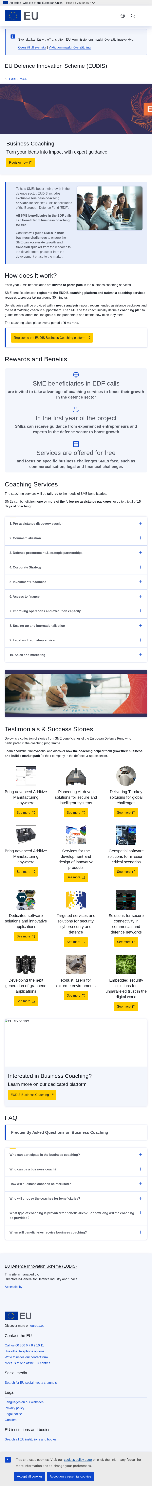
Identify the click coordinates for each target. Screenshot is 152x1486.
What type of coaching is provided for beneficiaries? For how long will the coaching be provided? (72, 1215)
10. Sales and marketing (27, 655)
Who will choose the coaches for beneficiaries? (45, 1198)
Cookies (10, 1420)
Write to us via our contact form (26, 1357)
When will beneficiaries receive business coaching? (48, 1232)
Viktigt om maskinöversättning (70, 47)
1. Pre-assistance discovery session (37, 523)
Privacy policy (14, 1408)
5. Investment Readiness (28, 582)
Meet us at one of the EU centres (27, 1363)
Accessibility (13, 1286)
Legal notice (13, 1414)
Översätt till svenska (32, 47)
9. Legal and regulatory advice (32, 640)
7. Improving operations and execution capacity (45, 611)
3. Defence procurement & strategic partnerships (46, 552)
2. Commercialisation (25, 538)
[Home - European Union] (21, 15)
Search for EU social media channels (31, 1382)
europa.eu (37, 1325)
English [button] (122, 15)
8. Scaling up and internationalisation (37, 625)
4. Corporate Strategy (26, 567)
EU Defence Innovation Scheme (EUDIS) (41, 1266)
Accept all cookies (30, 1476)
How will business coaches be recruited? (40, 1184)
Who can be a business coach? (33, 1169)
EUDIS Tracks (18, 78)
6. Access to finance (25, 596)
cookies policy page (78, 1459)
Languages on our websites (24, 1402)
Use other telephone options (24, 1351)
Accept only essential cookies (70, 1476)
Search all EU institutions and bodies (31, 1439)
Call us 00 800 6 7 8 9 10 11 (24, 1345)
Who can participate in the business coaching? (45, 1154)
